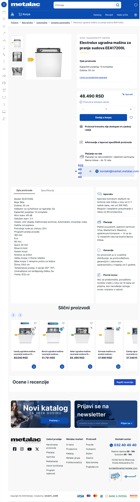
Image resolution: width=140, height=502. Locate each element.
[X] (37, 449)
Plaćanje (50, 452)
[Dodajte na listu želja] (131, 117)
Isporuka (50, 456)
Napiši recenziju (125, 382)
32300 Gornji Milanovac (123, 460)
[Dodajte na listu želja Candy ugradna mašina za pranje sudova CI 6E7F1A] (35, 323)
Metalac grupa (73, 458)
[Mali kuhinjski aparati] (4, 83)
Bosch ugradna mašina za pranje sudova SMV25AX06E (52, 352)
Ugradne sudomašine (60, 22)
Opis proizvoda (24, 190)
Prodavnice (71, 449)
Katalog (97, 14)
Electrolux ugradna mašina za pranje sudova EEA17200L (98, 22)
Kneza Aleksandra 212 (123, 463)
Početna (14, 22)
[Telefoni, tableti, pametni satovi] (4, 104)
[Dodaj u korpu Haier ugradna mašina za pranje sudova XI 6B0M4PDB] (90, 366)
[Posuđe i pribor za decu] (4, 26)
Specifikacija (47, 190)
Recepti (109, 14)
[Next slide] (20, 315)
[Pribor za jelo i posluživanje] (4, 19)
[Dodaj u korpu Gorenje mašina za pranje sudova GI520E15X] (118, 366)
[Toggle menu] (4, 4)
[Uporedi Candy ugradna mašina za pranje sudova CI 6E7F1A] (35, 327)
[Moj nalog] (12, 14)
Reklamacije (52, 461)
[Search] (117, 5)
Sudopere (91, 449)
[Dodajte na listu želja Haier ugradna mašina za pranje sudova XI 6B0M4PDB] (91, 323)
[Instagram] (22, 448)
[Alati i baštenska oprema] (4, 125)
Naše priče (122, 14)
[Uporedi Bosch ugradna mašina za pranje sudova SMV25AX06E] (63, 327)
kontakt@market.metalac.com (119, 171)
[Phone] (111, 445)
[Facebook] (14, 448)
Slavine (89, 458)
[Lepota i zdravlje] (4, 90)
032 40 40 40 (80, 171)
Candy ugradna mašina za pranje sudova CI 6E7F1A (24, 352)
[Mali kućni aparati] (4, 75)
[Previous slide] (13, 315)
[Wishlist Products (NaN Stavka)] (135, 5)
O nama (70, 444)
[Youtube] (29, 449)
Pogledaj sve (92, 466)
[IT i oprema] (4, 111)
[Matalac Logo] (26, 440)
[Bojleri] (4, 47)
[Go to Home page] (25, 5)
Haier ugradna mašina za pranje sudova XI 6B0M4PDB (80, 352)
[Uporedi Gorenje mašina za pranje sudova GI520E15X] (119, 327)
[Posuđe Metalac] (4, 11)
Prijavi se (125, 423)
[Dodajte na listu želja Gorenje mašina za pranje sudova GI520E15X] (119, 323)
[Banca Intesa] (116, 496)
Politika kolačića (74, 462)
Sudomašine (41, 22)
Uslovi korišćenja (54, 465)
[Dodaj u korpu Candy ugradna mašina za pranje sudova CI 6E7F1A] (34, 366)
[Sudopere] (4, 40)
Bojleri (89, 453)
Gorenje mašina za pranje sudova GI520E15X (106, 352)
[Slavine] (4, 54)
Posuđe (90, 444)
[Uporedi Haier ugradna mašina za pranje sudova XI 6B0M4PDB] (91, 327)
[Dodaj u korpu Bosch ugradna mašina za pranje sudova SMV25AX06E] (62, 366)
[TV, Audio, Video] (4, 97)
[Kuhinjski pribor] (4, 33)
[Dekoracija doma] (4, 118)
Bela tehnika (27, 22)
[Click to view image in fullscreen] (48, 56)
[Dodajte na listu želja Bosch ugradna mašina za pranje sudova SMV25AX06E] (63, 323)
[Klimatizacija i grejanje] (4, 68)
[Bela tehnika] (4, 61)
